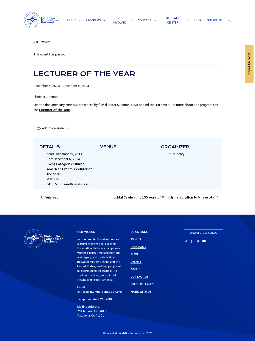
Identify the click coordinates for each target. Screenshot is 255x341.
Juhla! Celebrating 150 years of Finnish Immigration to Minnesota (164, 197)
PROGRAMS (138, 247)
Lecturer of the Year (54, 109)
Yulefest (51, 197)
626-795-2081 (102, 299)
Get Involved (119, 20)
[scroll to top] (246, 332)
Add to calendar (53, 128)
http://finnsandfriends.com (68, 184)
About (71, 20)
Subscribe (214, 20)
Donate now (249, 63)
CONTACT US (139, 276)
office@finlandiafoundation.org (99, 291)
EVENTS (136, 262)
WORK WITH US (140, 291)
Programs (93, 20)
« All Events (42, 42)
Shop (197, 20)
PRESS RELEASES (142, 284)
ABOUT (135, 269)
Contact (144, 20)
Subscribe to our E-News (203, 232)
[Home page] (41, 19)
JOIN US (135, 239)
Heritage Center (173, 20)
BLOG (134, 254)
